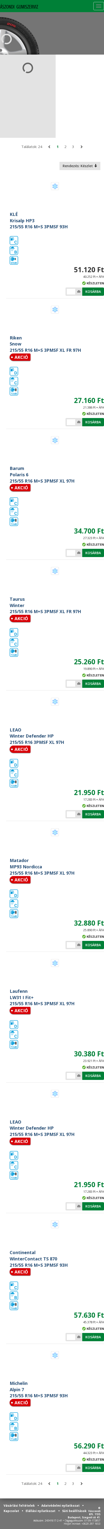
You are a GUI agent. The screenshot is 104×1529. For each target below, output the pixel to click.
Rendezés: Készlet (78, 166)
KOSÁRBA (93, 291)
